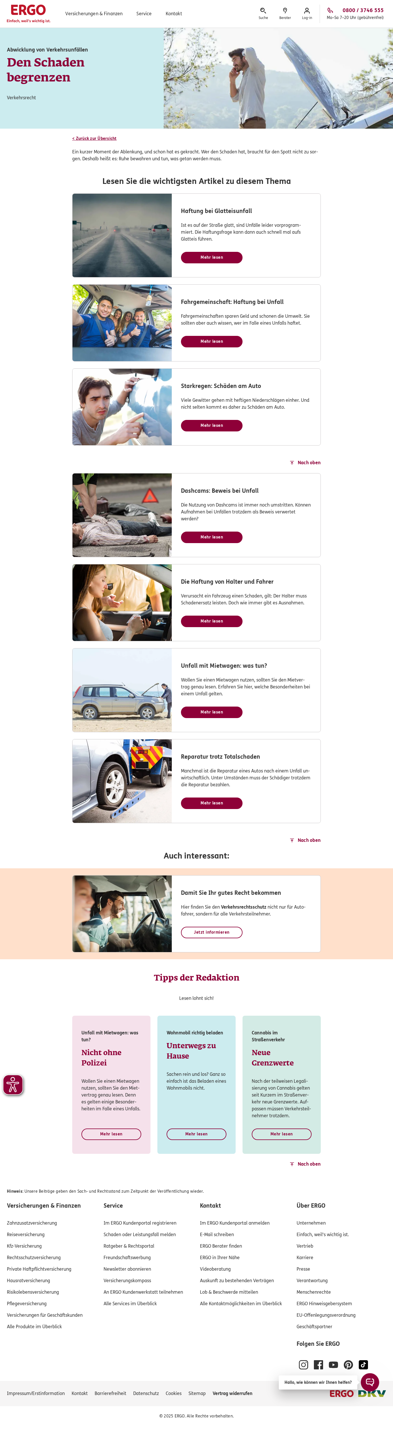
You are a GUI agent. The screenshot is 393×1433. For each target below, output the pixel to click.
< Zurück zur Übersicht (94, 138)
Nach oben (309, 462)
